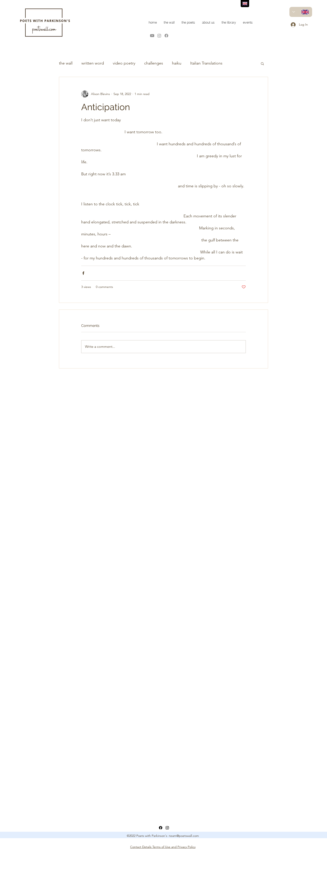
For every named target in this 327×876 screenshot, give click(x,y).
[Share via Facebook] (83, 273)
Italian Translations (206, 63)
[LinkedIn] (167, 827)
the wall (66, 63)
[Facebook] (166, 35)
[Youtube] (152, 35)
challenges (153, 63)
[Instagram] (159, 35)
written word (92, 63)
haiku (176, 63)
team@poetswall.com (184, 836)
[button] (262, 63)
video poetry (124, 63)
